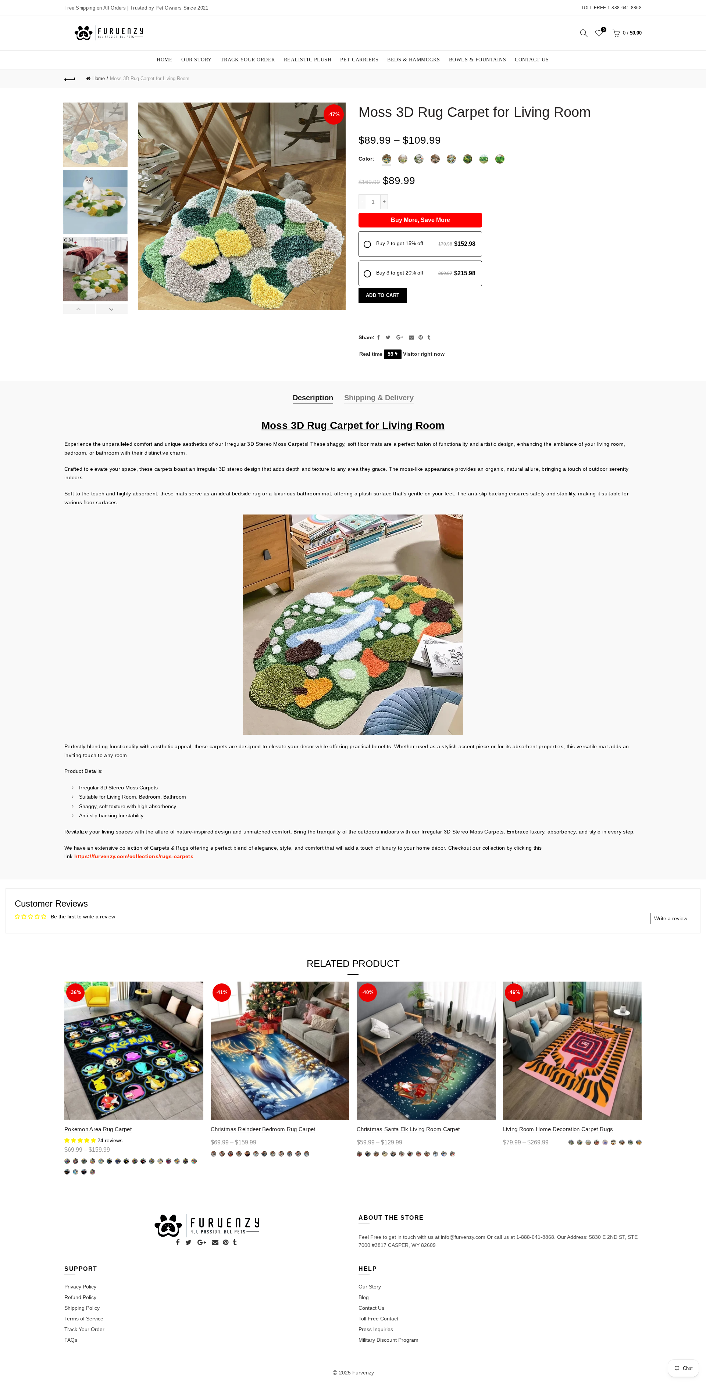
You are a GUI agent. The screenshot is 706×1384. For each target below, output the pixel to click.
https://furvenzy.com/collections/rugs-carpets (134, 856)
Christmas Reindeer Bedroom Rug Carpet (263, 1129)
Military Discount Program (388, 1340)
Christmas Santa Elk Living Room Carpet (408, 1129)
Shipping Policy (82, 1308)
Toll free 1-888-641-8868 (611, 7)
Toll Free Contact (378, 1319)
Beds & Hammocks (413, 59)
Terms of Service (83, 1319)
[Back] (70, 78)
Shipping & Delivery (379, 398)
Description (313, 398)
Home (164, 59)
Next (112, 309)
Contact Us (532, 59)
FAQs (70, 1340)
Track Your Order (248, 59)
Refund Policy (80, 1297)
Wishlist (604, 30)
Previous (79, 309)
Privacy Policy (80, 1287)
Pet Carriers (359, 59)
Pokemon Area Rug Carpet (98, 1129)
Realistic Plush (308, 59)
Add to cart (382, 295)
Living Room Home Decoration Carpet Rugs (558, 1129)
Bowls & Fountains (477, 59)
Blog (364, 1297)
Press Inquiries (376, 1329)
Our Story (196, 59)
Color (365, 159)
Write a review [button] (670, 918)
